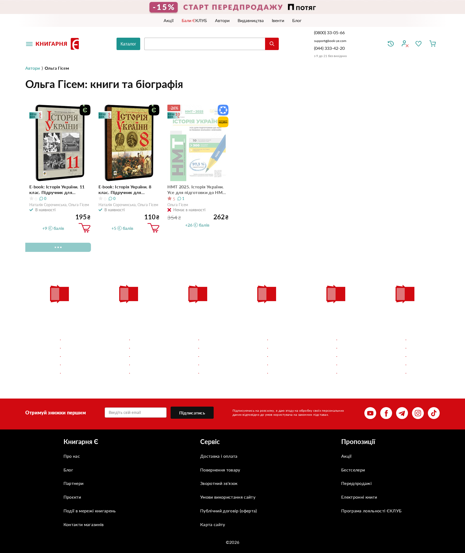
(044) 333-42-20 (329, 48)
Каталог (128, 44)
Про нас (72, 456)
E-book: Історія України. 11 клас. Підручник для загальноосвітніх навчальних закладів (59, 189)
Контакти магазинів (84, 524)
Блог (68, 469)
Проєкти (72, 496)
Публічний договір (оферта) (228, 510)
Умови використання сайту (227, 496)
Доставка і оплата (218, 456)
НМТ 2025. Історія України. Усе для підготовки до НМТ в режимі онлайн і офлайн (196, 189)
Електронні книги (359, 496)
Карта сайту (212, 524)
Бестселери (353, 469)
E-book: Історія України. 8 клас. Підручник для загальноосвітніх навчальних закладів (128, 189)
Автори (32, 68)
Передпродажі (356, 483)
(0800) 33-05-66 (330, 32)
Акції (346, 456)
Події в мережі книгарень (90, 510)
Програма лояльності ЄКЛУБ (371, 510)
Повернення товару (220, 469)
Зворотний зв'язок (218, 483)
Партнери (74, 483)
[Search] (272, 44)
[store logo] (58, 44)
